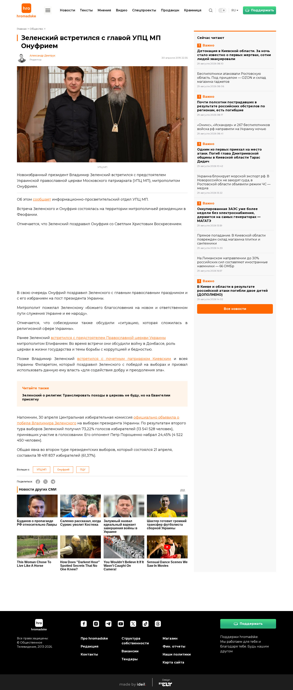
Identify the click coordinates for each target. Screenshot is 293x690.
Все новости (235, 309)
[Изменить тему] (222, 10)
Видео (121, 10)
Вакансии (130, 651)
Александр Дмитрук (42, 55)
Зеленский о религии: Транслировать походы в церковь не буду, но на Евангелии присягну (96, 397)
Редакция (89, 646)
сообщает (42, 199)
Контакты (89, 654)
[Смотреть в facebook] (84, 624)
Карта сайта (173, 662)
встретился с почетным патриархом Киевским (124, 359)
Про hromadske (94, 638)
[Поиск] (211, 10)
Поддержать (262, 10)
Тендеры (130, 659)
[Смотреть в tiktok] (145, 624)
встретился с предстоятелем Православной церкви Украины (108, 338)
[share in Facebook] (38, 481)
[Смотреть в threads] (158, 624)
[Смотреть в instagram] (96, 624)
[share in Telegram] (53, 481)
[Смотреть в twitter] (133, 624)
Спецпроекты (144, 10)
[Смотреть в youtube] (121, 624)
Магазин (170, 638)
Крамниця (192, 10)
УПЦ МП (41, 469)
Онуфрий (63, 469)
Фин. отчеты (174, 646)
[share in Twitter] (45, 481)
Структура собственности (135, 641)
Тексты (86, 10)
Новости (67, 10)
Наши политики (177, 654)
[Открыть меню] (48, 10)
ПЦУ (82, 469)
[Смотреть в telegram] (108, 624)
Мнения (104, 10)
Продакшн (170, 10)
